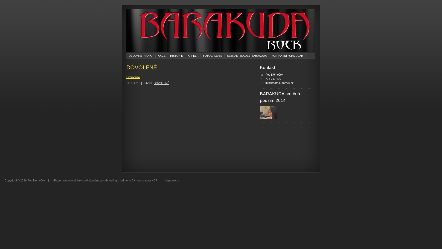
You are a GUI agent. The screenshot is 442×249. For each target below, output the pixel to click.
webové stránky (73, 180)
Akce (162, 55)
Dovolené (133, 77)
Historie (176, 55)
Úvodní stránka (141, 55)
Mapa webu (171, 180)
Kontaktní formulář (287, 55)
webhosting (109, 180)
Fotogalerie (212, 55)
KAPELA (193, 55)
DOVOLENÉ (161, 83)
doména (94, 180)
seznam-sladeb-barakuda (247, 55)
